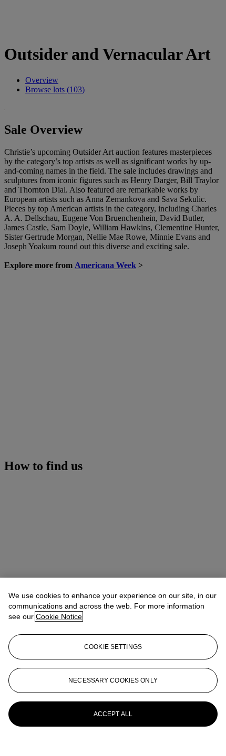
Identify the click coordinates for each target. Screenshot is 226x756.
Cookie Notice (59, 616)
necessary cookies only (113, 680)
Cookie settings (113, 647)
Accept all (113, 714)
